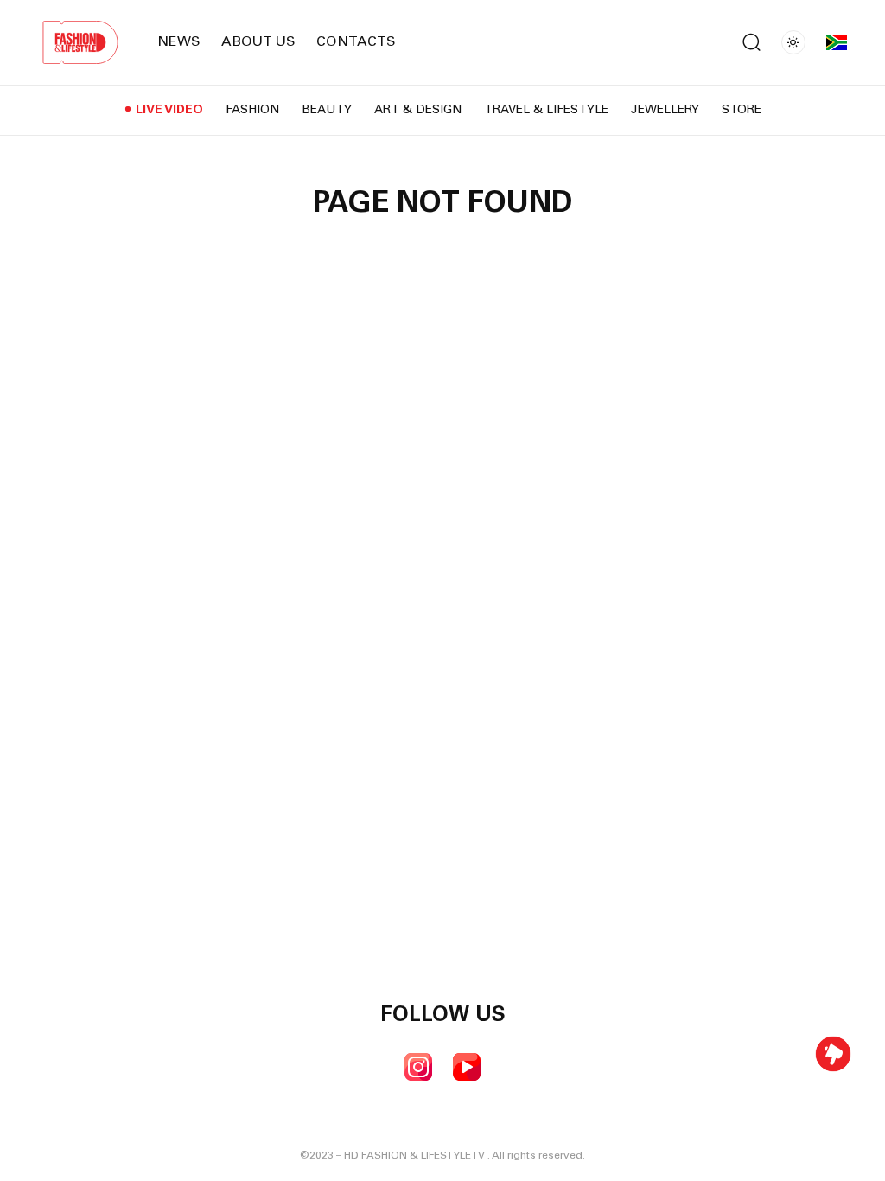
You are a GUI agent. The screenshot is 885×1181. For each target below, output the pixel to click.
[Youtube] (467, 1067)
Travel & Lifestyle (546, 111)
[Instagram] (418, 1067)
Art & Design (418, 111)
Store (741, 111)
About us (258, 42)
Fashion (252, 111)
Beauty (327, 111)
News (179, 42)
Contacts (356, 42)
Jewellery (665, 111)
